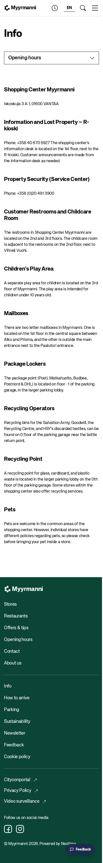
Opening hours (18, 639)
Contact (12, 651)
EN (69, 8)
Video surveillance (21, 801)
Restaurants (16, 616)
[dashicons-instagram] (20, 829)
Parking (11, 710)
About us (12, 663)
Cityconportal (17, 780)
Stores (10, 604)
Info (8, 686)
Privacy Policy (17, 790)
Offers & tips (16, 628)
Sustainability (17, 721)
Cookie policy (17, 757)
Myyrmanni (23, 8)
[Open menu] (95, 8)
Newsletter (14, 733)
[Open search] (83, 8)
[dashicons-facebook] (8, 829)
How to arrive (17, 698)
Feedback (14, 745)
